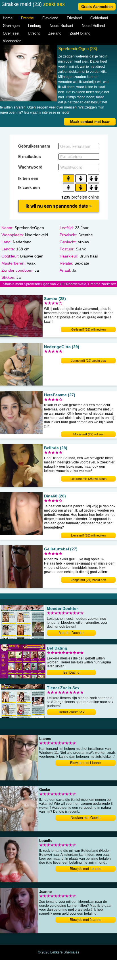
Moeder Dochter (71, 633)
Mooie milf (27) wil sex (88, 434)
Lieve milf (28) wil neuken (88, 535)
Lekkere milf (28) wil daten (88, 478)
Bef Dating (71, 672)
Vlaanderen (12, 41)
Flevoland (50, 18)
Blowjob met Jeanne (85, 920)
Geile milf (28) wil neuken (88, 329)
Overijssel (11, 33)
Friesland (74, 18)
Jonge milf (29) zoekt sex (88, 360)
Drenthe (27, 18)
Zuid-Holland (80, 33)
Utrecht (34, 33)
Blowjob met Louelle (85, 869)
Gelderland (99, 18)
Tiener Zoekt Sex (71, 712)
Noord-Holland (93, 26)
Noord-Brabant (61, 26)
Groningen (11, 26)
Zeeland (54, 33)
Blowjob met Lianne (85, 763)
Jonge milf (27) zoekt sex (88, 580)
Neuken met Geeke (86, 818)
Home (7, 18)
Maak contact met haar (90, 122)
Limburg (34, 26)
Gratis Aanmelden (97, 7)
